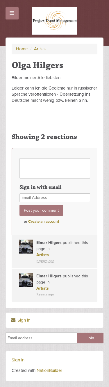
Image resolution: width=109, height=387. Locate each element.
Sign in (23, 320)
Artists (40, 48)
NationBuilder (49, 370)
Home (22, 48)
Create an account (43, 221)
